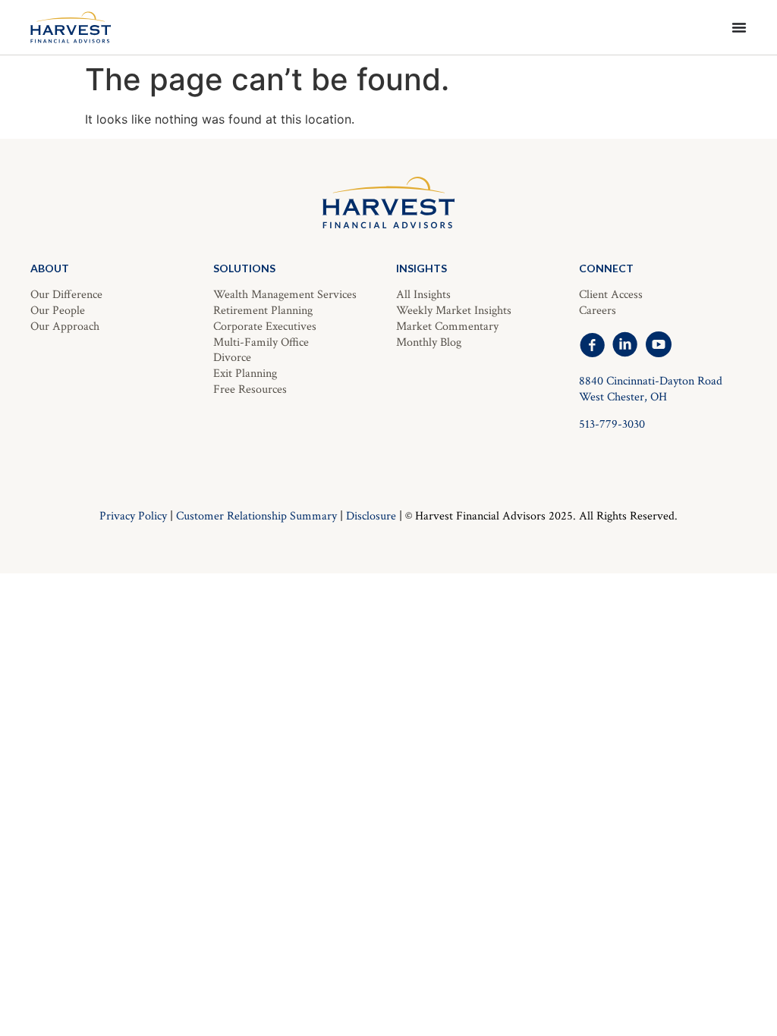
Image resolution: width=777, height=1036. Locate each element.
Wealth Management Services (285, 295)
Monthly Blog (428, 342)
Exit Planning (245, 373)
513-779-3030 (612, 424)
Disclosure (371, 516)
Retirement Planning (263, 311)
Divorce (232, 358)
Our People (57, 311)
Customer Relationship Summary (256, 516)
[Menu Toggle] (739, 27)
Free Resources (250, 389)
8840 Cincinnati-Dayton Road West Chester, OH (650, 389)
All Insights (423, 295)
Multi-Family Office (261, 342)
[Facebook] (592, 344)
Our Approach (64, 326)
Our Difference (66, 295)
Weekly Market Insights (453, 311)
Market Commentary (447, 326)
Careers (597, 311)
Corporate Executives (264, 326)
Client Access (611, 295)
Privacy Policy (133, 516)
